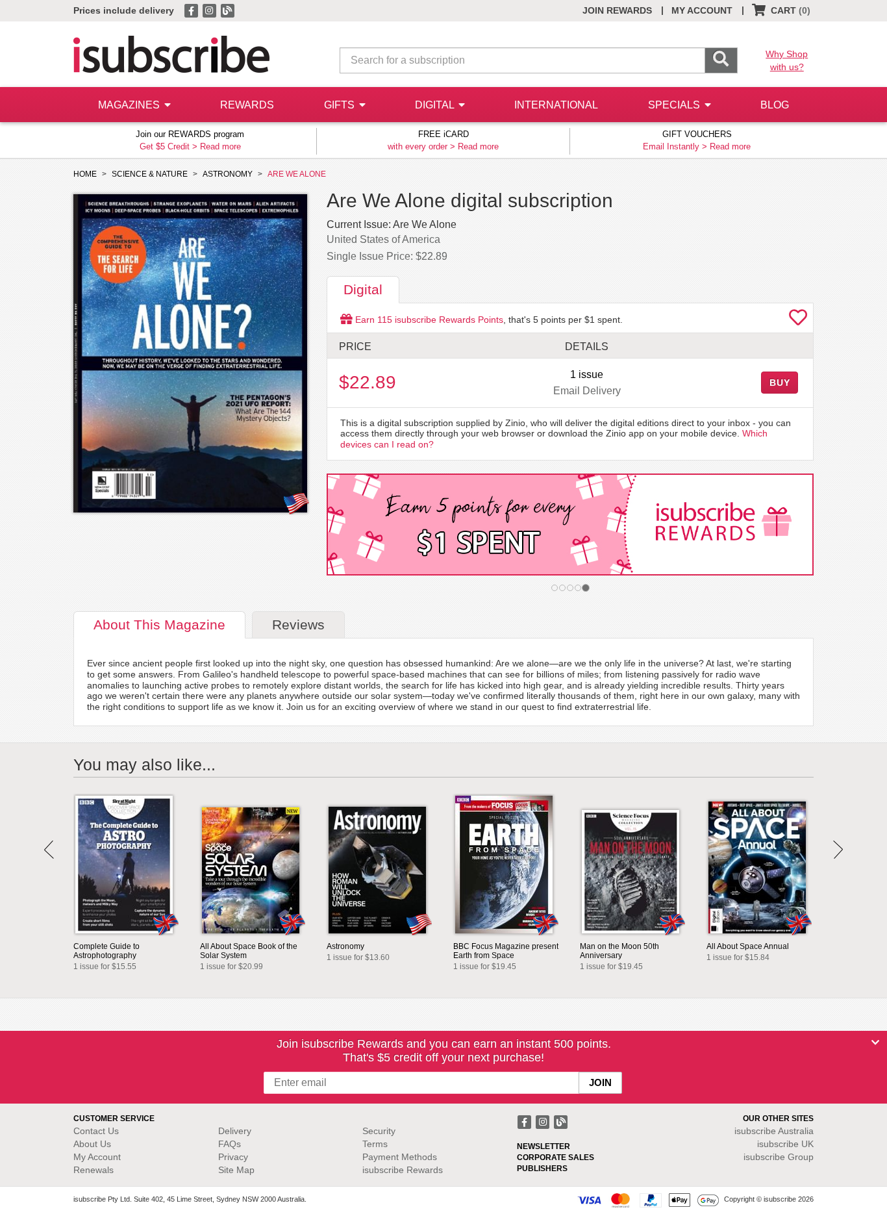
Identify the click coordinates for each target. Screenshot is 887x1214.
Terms (375, 1144)
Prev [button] (49, 850)
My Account (97, 1157)
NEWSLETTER (543, 1146)
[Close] (875, 1042)
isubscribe (774, 1131)
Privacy (233, 1157)
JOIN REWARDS (617, 10)
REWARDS (247, 104)
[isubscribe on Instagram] (210, 10)
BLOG (774, 104)
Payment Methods (399, 1157)
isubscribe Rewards (402, 1170)
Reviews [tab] (298, 624)
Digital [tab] (363, 289)
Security (378, 1131)
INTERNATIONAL (556, 104)
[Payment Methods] (648, 1200)
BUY (779, 382)
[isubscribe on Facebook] (192, 10)
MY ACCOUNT (701, 10)
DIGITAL (435, 104)
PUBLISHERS (542, 1168)
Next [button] (838, 850)
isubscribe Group (778, 1157)
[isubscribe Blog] (227, 10)
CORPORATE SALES (555, 1157)
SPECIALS (675, 104)
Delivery (234, 1131)
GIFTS (340, 104)
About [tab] (159, 624)
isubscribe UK (785, 1144)
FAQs (229, 1144)
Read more (220, 146)
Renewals (93, 1170)
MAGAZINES (130, 104)
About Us (92, 1144)
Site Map (236, 1170)
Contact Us (96, 1131)
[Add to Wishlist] (798, 321)
